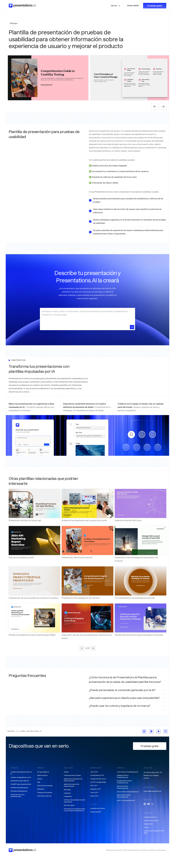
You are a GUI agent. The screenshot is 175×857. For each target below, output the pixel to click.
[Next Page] (93, 648)
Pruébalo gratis (154, 5)
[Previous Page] (81, 648)
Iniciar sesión (133, 5)
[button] (115, 5)
